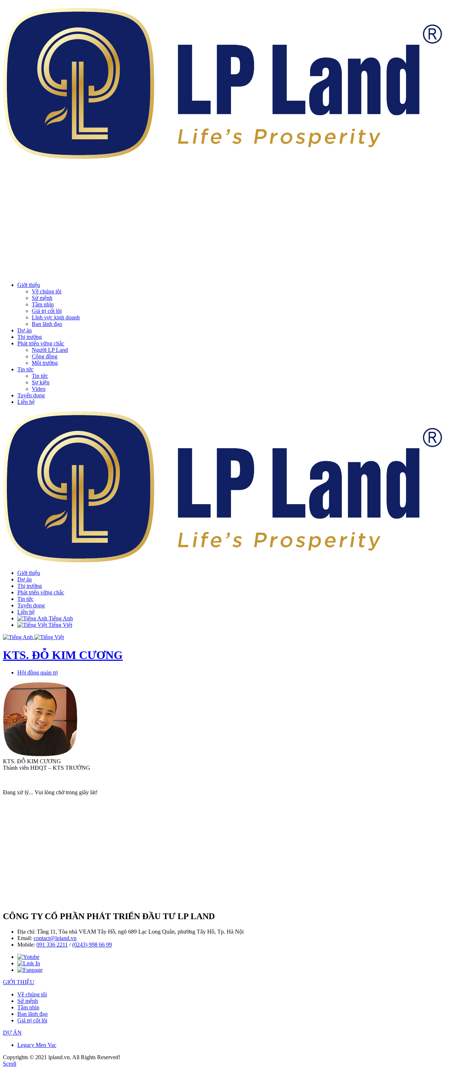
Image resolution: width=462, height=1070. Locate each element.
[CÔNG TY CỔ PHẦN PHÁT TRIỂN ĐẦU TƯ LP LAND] (222, 155)
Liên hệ (26, 402)
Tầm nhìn (43, 304)
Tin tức (25, 369)
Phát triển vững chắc (40, 343)
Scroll (9, 1064)
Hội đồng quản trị (37, 672)
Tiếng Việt (59, 625)
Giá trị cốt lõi (47, 311)
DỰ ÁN (12, 1033)
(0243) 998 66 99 (92, 945)
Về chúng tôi (46, 291)
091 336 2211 (52, 945)
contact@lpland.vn (55, 938)
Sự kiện (40, 382)
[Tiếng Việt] (49, 637)
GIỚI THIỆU (18, 982)
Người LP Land (50, 350)
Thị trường (29, 337)
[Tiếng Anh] (18, 637)
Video (38, 389)
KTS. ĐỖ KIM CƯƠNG (63, 654)
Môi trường (45, 363)
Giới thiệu (28, 285)
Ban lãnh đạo (47, 324)
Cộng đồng (44, 356)
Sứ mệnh (42, 298)
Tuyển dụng (31, 395)
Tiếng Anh (60, 618)
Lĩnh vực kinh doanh (56, 317)
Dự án (24, 330)
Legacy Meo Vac (36, 1045)
